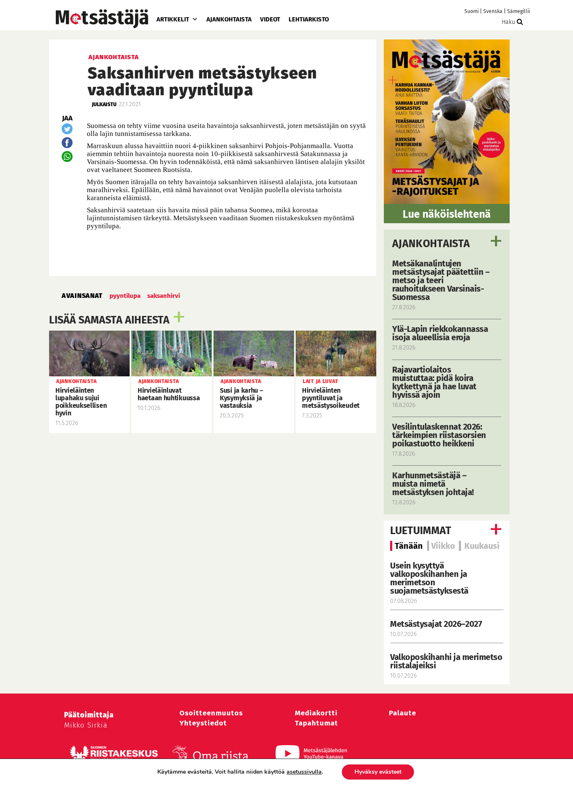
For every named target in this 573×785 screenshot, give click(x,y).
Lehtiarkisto (309, 19)
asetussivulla (304, 772)
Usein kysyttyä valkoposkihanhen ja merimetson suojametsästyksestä (430, 578)
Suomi (471, 11)
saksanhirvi (163, 296)
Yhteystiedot (203, 723)
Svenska (493, 11)
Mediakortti (316, 713)
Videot (270, 19)
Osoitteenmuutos (211, 713)
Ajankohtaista (229, 19)
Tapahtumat (316, 723)
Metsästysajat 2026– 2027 (436, 624)
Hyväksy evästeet (377, 772)
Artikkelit (172, 19)
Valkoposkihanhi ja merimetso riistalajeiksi (446, 661)
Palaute (402, 713)
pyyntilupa (125, 296)
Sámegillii (518, 11)
